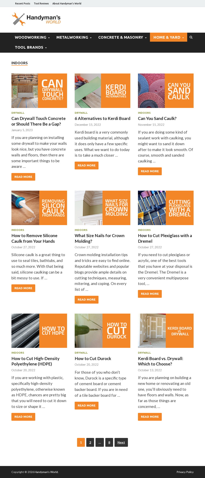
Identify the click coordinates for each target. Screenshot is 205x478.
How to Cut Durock (93, 358)
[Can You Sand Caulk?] (166, 92)
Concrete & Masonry (120, 37)
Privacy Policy (185, 472)
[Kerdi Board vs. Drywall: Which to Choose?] (166, 332)
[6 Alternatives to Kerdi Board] (102, 92)
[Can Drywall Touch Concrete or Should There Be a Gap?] (39, 92)
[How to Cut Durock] (102, 332)
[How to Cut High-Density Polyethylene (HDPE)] (39, 332)
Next (121, 442)
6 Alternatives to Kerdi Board (102, 118)
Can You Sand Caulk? (157, 118)
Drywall (17, 112)
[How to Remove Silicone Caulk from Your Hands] (39, 209)
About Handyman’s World (66, 3)
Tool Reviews (41, 3)
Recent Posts (22, 3)
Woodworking (30, 37)
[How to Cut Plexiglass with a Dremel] (166, 209)
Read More (23, 176)
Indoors (144, 112)
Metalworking (72, 37)
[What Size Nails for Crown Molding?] (102, 209)
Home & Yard (166, 37)
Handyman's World (46, 472)
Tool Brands (29, 47)
